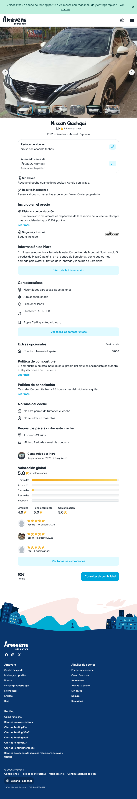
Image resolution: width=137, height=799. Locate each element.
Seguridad (77, 701)
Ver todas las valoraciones (68, 561)
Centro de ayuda (13, 670)
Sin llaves (76, 690)
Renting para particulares (18, 722)
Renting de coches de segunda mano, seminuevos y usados (33, 755)
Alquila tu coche (80, 685)
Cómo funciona (80, 675)
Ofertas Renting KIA (15, 742)
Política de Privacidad (34, 773)
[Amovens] (15, 20)
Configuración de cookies (82, 773)
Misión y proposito (15, 675)
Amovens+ (77, 680)
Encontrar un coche (82, 670)
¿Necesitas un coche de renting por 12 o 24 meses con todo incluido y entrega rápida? (65, 7)
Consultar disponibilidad (100, 576)
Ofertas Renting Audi (16, 737)
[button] (132, 7)
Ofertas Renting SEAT (16, 732)
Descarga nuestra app (16, 685)
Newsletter (10, 690)
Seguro (75, 695)
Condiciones (11, 773)
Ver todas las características (69, 332)
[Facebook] (6, 655)
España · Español (21, 780)
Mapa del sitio (57, 773)
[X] (19, 655)
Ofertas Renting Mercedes (19, 747)
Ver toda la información (68, 270)
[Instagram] (13, 655)
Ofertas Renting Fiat (16, 727)
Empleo (8, 695)
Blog (6, 701)
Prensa (8, 680)
